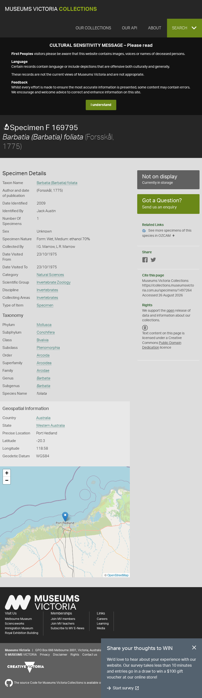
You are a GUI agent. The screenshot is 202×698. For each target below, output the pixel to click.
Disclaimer (60, 654)
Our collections (93, 28)
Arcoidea (44, 363)
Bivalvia (43, 340)
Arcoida (43, 355)
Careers (102, 618)
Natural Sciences (50, 275)
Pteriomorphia (48, 348)
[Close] (194, 648)
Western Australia (50, 425)
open (170, 310)
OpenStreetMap (118, 575)
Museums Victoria (51, 9)
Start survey (123, 688)
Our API (129, 28)
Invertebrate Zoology (53, 282)
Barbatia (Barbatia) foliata (57, 183)
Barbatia (43, 378)
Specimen (45, 305)
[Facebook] (145, 261)
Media (101, 628)
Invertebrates (47, 290)
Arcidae (43, 371)
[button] (184, 28)
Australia (43, 418)
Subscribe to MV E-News (67, 628)
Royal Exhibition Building (21, 632)
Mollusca (44, 325)
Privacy (45, 654)
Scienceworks (14, 623)
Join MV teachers (62, 623)
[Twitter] (153, 261)
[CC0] (145, 327)
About (154, 28)
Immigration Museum (19, 628)
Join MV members (63, 618)
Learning (103, 623)
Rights (74, 654)
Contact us (89, 654)
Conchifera (46, 332)
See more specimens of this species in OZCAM (166, 233)
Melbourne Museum (18, 618)
